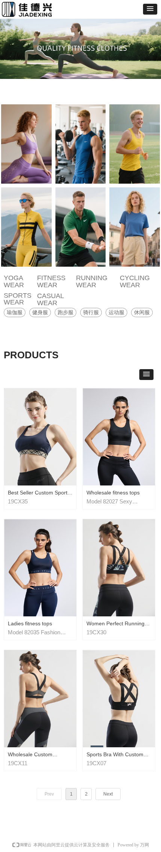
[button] (150, 9)
